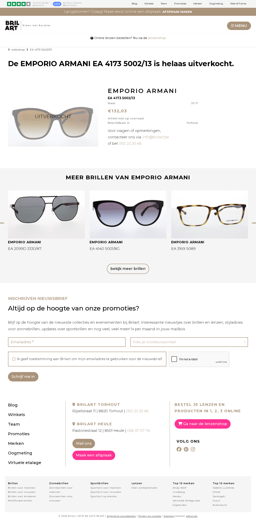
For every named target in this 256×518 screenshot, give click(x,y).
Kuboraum (220, 504)
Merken (197, 3)
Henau (177, 496)
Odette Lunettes (223, 487)
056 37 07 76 (138, 430)
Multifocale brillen (20, 500)
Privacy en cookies (149, 516)
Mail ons (83, 443)
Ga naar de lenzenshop (204, 424)
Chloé (216, 491)
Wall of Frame (238, 3)
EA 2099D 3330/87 (24, 248)
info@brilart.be (155, 137)
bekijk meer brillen (128, 268)
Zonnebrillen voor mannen (61, 490)
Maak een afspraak (94, 455)
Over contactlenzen (144, 487)
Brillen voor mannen (21, 487)
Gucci (216, 500)
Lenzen (137, 483)
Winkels (148, 3)
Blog (134, 3)
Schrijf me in (23, 376)
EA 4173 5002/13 (41, 49)
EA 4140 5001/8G (105, 248)
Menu (241, 26)
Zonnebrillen (58, 483)
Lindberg (179, 491)
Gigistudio (180, 504)
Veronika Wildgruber (187, 500)
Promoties (180, 3)
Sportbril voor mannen (105, 487)
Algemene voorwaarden (121, 516)
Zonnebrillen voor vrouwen (61, 498)
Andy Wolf (179, 487)
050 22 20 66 (130, 143)
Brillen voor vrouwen (22, 491)
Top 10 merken (183, 483)
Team (164, 3)
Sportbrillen (99, 483)
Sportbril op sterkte (103, 496)
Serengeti (219, 496)
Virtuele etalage (24, 462)
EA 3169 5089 (183, 248)
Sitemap (169, 516)
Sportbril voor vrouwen (105, 491)
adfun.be (191, 516)
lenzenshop (157, 38)
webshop (18, 49)
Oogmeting (216, 3)
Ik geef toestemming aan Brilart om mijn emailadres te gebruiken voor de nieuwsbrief (89, 359)
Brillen (13, 483)
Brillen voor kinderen (22, 496)
